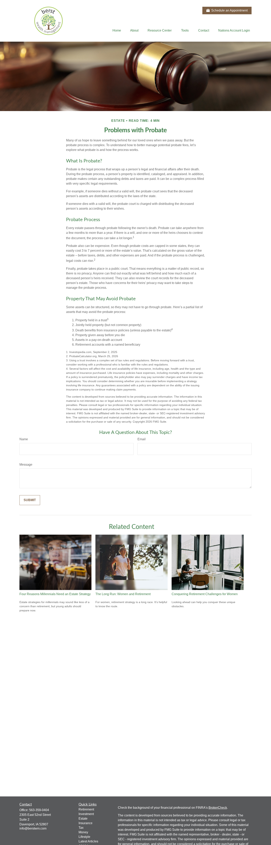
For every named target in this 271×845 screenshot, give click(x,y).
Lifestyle (84, 836)
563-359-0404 (39, 810)
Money (83, 832)
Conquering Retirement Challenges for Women (205, 594)
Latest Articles (88, 841)
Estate (83, 818)
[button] (117, 30)
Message (25, 464)
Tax (81, 827)
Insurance (85, 823)
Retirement (86, 809)
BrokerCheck (218, 807)
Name (23, 439)
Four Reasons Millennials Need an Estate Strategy (55, 594)
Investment (86, 814)
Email (141, 439)
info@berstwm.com (32, 828)
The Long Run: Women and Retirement (123, 594)
